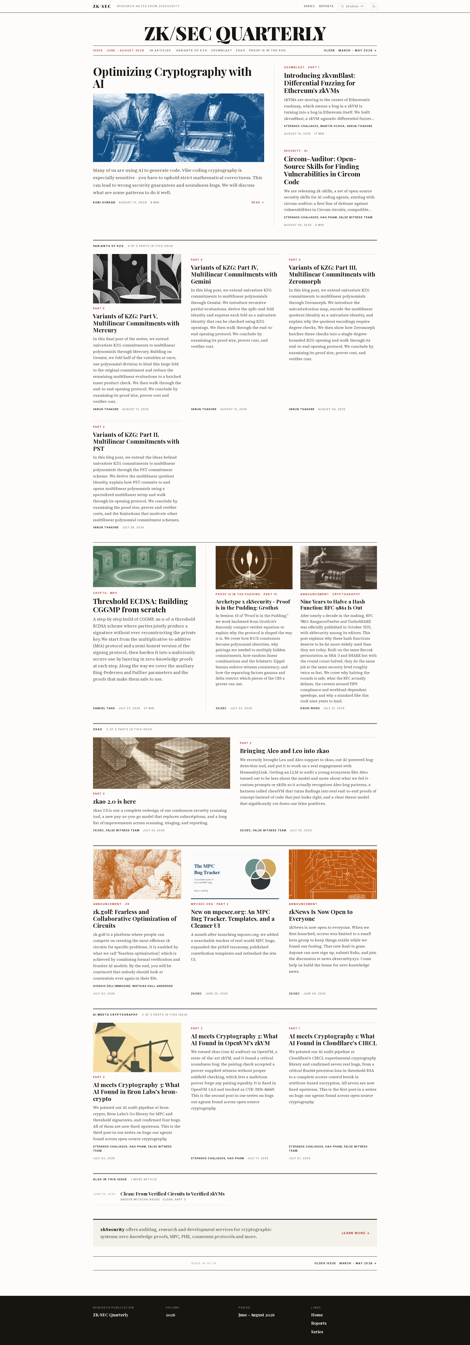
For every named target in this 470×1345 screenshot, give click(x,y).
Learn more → (356, 1233)
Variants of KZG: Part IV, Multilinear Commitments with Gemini (234, 274)
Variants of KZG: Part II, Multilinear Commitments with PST (136, 441)
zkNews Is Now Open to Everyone (321, 915)
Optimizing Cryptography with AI (172, 77)
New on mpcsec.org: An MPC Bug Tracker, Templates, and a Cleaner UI (233, 918)
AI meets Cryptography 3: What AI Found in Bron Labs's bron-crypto (136, 1091)
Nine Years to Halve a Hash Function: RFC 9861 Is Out (332, 604)
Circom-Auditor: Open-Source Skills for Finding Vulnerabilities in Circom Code (322, 170)
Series (309, 6)
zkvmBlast (221, 50)
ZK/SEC (102, 6)
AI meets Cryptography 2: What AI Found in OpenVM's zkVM (234, 1039)
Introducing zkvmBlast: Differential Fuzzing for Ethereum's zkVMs (319, 83)
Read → (258, 202)
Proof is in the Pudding (271, 50)
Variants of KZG (191, 50)
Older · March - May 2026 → (350, 50)
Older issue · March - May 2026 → (346, 1263)
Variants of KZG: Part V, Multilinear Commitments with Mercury (136, 323)
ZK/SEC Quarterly (235, 32)
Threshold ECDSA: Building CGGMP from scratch (140, 605)
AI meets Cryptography (115, 1014)
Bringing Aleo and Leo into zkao (284, 750)
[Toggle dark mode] (374, 6)
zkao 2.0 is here (114, 801)
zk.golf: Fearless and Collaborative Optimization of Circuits (134, 918)
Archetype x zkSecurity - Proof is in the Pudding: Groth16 (253, 604)
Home (317, 1314)
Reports (326, 6)
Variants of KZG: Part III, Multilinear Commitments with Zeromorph (332, 274)
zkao (241, 50)
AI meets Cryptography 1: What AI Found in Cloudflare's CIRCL (333, 1039)
